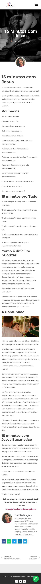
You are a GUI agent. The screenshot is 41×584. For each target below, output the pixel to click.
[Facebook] (16, 581)
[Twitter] (20, 581)
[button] (36, 4)
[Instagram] (24, 581)
